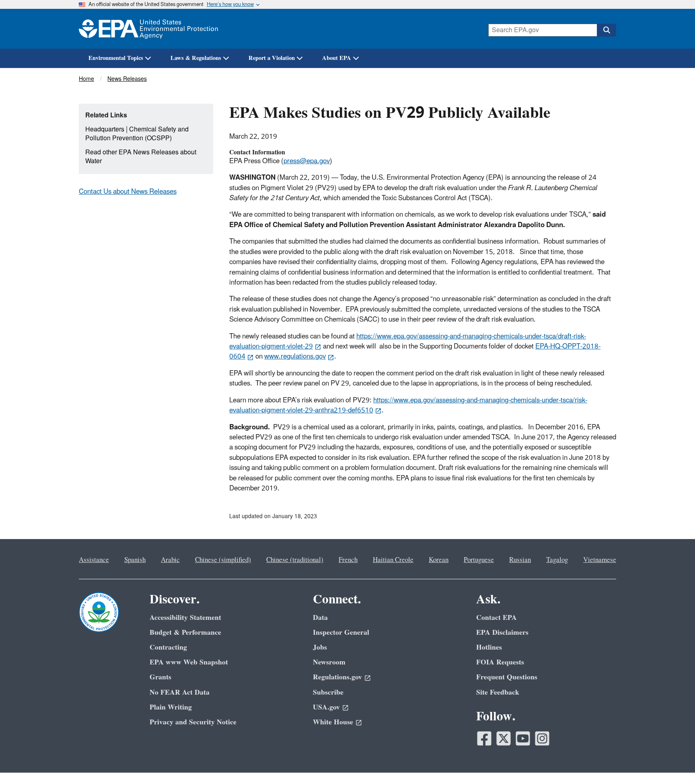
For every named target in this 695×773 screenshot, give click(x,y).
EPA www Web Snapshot (189, 662)
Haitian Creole (393, 560)
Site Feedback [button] (497, 692)
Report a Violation (272, 58)
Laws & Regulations (196, 58)
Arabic (170, 560)
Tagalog (557, 560)
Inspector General (341, 632)
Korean (438, 560)
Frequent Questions (506, 677)
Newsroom (329, 662)
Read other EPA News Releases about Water (140, 157)
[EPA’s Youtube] (523, 738)
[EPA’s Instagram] (542, 738)
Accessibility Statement (185, 617)
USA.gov (326, 707)
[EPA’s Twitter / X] (504, 738)
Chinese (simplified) (223, 560)
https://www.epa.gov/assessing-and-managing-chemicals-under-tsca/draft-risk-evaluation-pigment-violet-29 (407, 341)
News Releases (127, 79)
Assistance (94, 560)
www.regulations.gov (295, 356)
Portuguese (479, 560)
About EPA (336, 58)
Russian (520, 560)
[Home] (148, 29)
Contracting (168, 647)
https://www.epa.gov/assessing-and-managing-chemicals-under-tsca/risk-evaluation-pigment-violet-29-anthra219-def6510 (408, 405)
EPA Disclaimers (502, 632)
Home (86, 79)
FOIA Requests (500, 662)
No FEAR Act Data (180, 692)
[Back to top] (673, 751)
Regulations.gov (337, 677)
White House (333, 722)
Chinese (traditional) (294, 560)
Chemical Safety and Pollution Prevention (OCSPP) (137, 134)
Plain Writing (171, 707)
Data (320, 617)
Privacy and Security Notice (193, 722)
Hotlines (489, 647)
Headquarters (104, 129)
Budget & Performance (185, 632)
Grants (160, 677)
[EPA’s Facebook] (484, 738)
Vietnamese (599, 560)
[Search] (606, 30)
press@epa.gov (307, 161)
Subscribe (328, 692)
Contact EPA (496, 617)
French (348, 560)
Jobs (320, 647)
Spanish (135, 560)
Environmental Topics (115, 58)
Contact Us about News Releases (128, 192)
